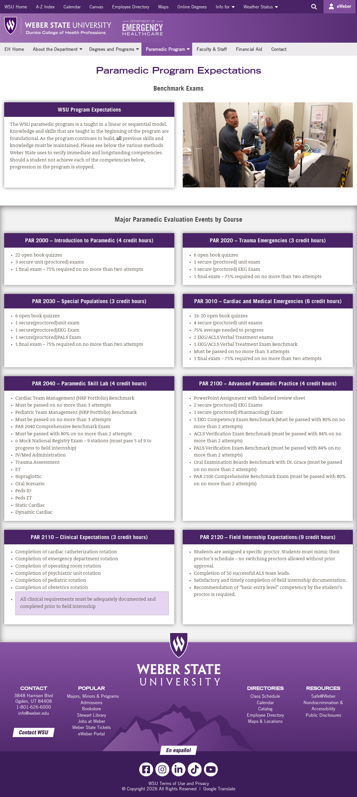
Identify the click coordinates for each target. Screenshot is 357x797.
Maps (163, 6)
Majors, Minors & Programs (93, 696)
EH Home (14, 49)
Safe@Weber (323, 696)
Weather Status (258, 6)
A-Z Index (45, 6)
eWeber (344, 6)
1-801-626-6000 (33, 707)
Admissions (91, 702)
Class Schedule (265, 696)
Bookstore (91, 708)
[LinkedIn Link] (178, 769)
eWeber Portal (91, 733)
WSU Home (15, 6)
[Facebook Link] (146, 769)
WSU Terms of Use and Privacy (178, 783)
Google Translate (219, 788)
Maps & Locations (265, 721)
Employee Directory (130, 6)
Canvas (96, 6)
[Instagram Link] (162, 769)
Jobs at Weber (91, 721)
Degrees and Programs (111, 49)
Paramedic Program (165, 49)
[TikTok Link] (195, 769)
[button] (81, 49)
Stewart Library (91, 715)
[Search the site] (314, 6)
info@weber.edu (33, 713)
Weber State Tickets (91, 727)
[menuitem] (16, 6)
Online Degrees (192, 6)
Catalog (265, 708)
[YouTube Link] (211, 769)
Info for (223, 6)
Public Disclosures (323, 715)
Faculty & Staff (212, 49)
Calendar (72, 6)
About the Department (55, 49)
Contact (279, 49)
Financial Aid (249, 49)
